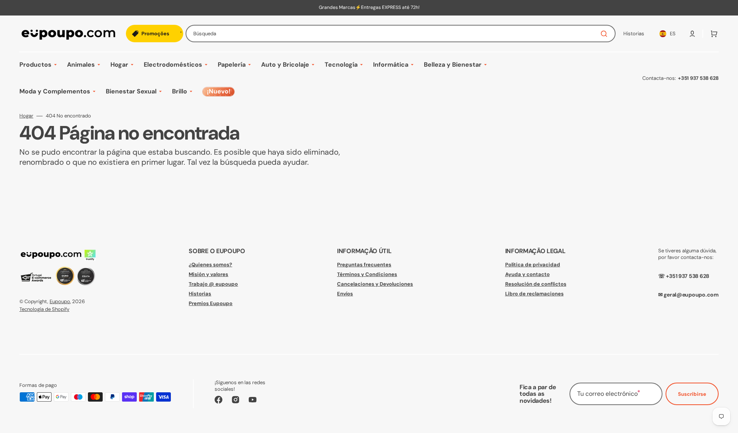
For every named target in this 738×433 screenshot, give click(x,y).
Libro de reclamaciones (534, 293)
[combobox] (401, 33)
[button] (692, 33)
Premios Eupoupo (210, 303)
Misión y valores (208, 274)
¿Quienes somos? (210, 265)
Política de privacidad (532, 265)
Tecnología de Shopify (44, 309)
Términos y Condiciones (367, 274)
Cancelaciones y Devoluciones (375, 284)
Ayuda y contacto (527, 274)
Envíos (345, 293)
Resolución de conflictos (535, 284)
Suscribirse (692, 394)
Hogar (26, 116)
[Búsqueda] (605, 33)
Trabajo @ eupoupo (213, 284)
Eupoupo (60, 301)
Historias (200, 293)
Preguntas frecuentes (364, 265)
